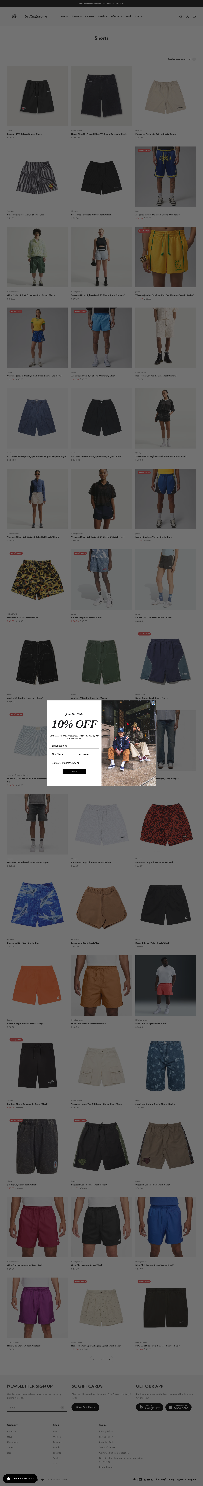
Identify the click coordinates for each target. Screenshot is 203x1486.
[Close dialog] (153, 703)
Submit (74, 771)
